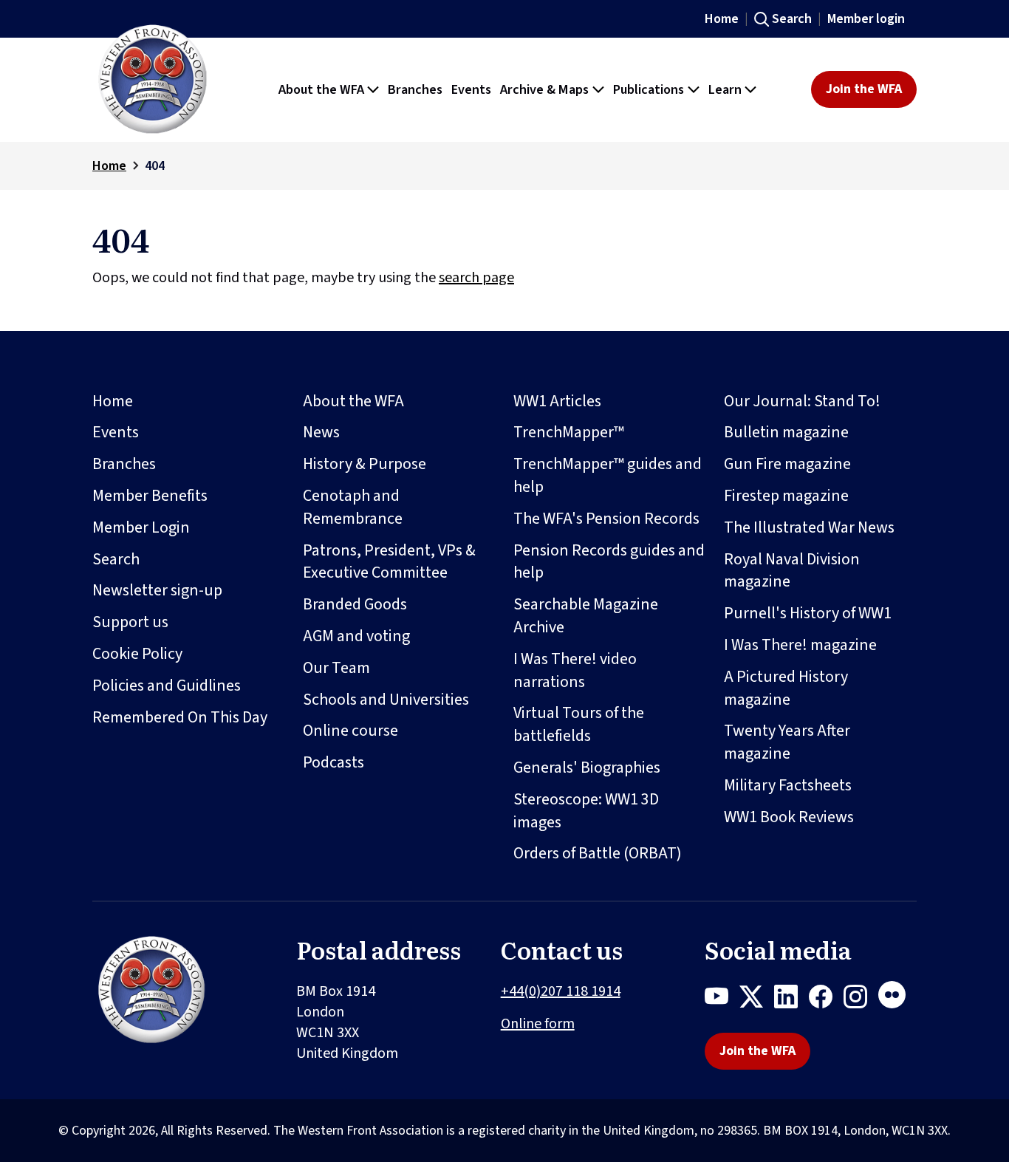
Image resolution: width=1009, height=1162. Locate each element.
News (321, 432)
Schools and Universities (386, 699)
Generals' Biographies (586, 767)
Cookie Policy (137, 654)
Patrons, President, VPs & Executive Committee (389, 562)
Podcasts (333, 762)
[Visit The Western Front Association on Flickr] (897, 999)
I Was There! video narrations (575, 670)
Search (792, 19)
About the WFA (353, 401)
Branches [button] (415, 89)
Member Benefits (150, 495)
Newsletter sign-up (157, 590)
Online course (350, 730)
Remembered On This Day (179, 717)
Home (722, 19)
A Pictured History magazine (786, 688)
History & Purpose (364, 464)
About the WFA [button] (321, 89)
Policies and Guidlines (166, 685)
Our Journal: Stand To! (802, 401)
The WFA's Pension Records (606, 518)
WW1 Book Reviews (789, 817)
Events (115, 432)
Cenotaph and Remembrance (353, 507)
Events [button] (471, 89)
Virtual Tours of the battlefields (578, 724)
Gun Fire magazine (787, 464)
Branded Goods (355, 604)
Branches (124, 464)
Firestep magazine (786, 495)
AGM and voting (356, 636)
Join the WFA (864, 89)
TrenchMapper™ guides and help (607, 475)
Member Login (141, 527)
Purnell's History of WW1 (808, 613)
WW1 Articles (557, 401)
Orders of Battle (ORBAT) (597, 853)
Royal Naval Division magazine (792, 570)
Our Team (336, 668)
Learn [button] (725, 89)
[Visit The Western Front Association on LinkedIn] (791, 999)
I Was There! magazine (800, 645)
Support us (130, 622)
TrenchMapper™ (568, 432)
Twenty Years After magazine (787, 742)
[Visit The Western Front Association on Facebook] (826, 999)
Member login (866, 19)
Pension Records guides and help (609, 562)
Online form (538, 1024)
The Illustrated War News (809, 527)
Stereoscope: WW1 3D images (586, 810)
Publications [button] (648, 89)
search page (476, 277)
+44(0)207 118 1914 (560, 991)
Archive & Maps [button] (544, 89)
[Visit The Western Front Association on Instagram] (861, 999)
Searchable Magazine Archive (585, 615)
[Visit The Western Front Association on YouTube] (722, 999)
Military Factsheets (788, 785)
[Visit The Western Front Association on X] (756, 999)
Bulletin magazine (786, 432)
